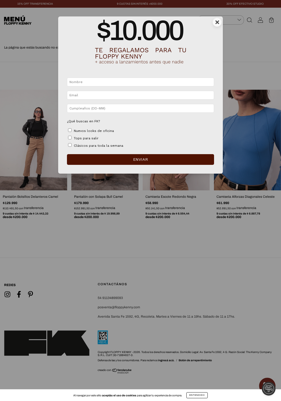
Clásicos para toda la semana (98, 146)
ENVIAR (140, 159)
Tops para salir (86, 138)
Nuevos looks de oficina (94, 131)
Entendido (197, 395)
